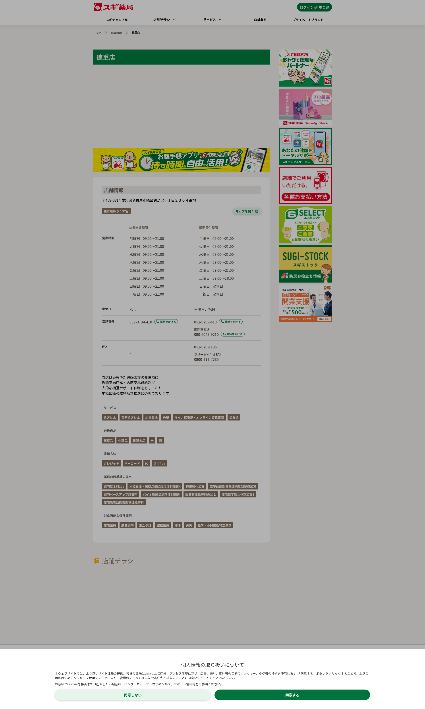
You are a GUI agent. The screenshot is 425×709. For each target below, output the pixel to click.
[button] (212, 354)
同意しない (133, 695)
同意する (292, 695)
